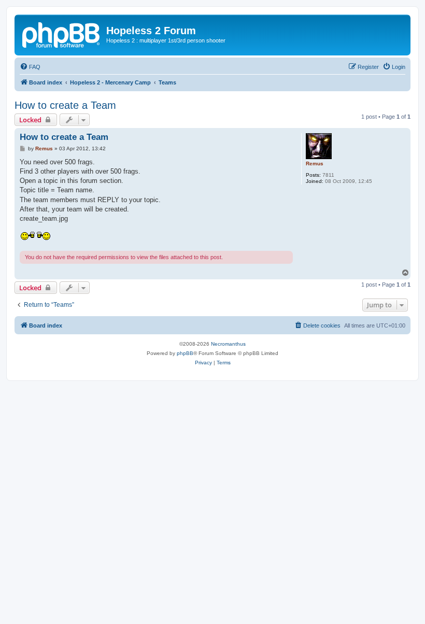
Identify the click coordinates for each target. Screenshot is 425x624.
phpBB (185, 353)
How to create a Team (65, 105)
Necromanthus (228, 344)
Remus (314, 163)
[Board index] (61, 33)
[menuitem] (30, 67)
